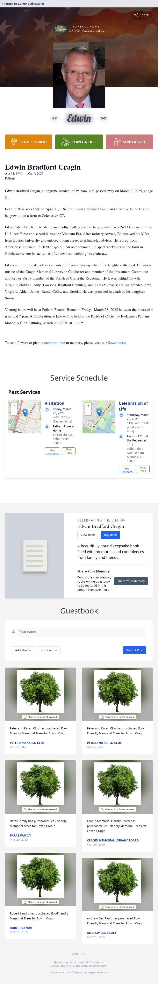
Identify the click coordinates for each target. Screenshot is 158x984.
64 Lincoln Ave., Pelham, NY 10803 (63, 439)
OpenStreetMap (83, 972)
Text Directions (52, 452)
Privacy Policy (67, 965)
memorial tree (54, 342)
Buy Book (110, 535)
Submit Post (134, 650)
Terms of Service (90, 965)
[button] (25, 412)
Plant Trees (68, 451)
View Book (88, 535)
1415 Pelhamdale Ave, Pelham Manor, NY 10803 (135, 452)
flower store (116, 342)
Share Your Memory (131, 581)
